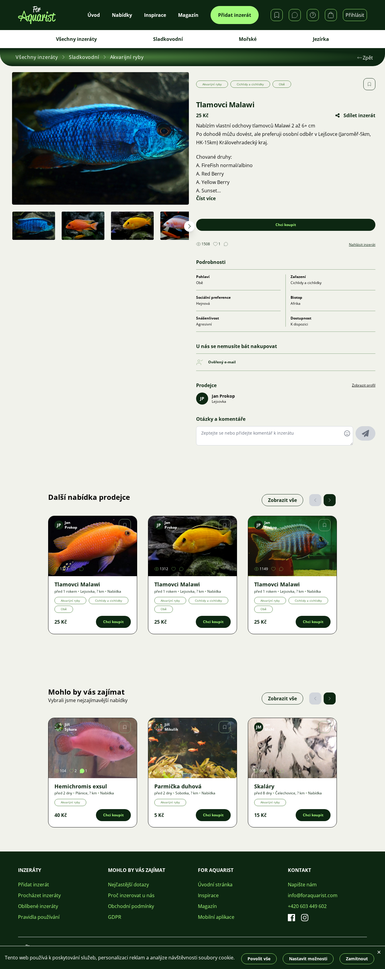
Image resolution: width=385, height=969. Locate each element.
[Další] (330, 500)
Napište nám (302, 884)
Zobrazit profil (363, 385)
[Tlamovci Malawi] (92, 546)
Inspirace (208, 895)
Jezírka (321, 39)
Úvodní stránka (215, 884)
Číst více (206, 198)
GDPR (114, 917)
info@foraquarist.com (312, 895)
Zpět (368, 57)
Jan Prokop (223, 396)
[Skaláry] (292, 748)
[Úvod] (37, 15)
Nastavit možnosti (308, 958)
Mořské (248, 39)
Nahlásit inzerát (362, 244)
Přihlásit (355, 15)
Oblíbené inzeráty (38, 906)
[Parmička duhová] (192, 748)
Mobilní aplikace (216, 917)
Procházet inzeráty (39, 895)
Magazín (207, 906)
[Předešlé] (315, 500)
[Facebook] (291, 917)
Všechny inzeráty (76, 39)
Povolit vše (259, 958)
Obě (282, 84)
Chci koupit (286, 224)
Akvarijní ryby (127, 57)
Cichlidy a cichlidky (250, 84)
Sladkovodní (168, 39)
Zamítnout (357, 958)
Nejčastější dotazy (128, 884)
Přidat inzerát (234, 15)
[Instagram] (304, 917)
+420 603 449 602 (307, 906)
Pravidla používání (39, 917)
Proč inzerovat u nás (131, 895)
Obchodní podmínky (131, 906)
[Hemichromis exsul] (92, 748)
